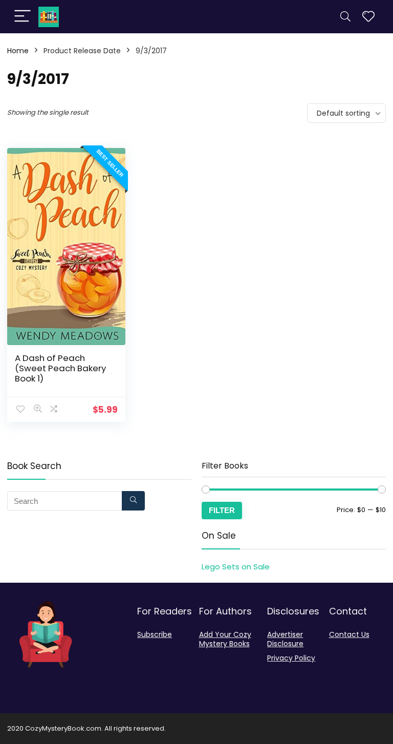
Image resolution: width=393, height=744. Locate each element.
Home (18, 51)
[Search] (345, 16)
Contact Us (349, 634)
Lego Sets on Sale (236, 566)
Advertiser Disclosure (285, 639)
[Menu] (22, 16)
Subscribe (154, 634)
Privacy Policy (291, 658)
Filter (222, 510)
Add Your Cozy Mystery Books (225, 639)
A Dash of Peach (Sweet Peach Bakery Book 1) (60, 368)
